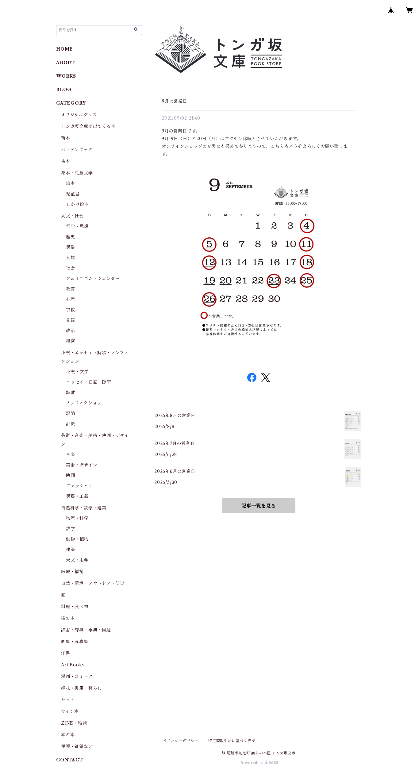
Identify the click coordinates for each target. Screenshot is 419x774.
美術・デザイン (82, 465)
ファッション (79, 486)
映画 (70, 475)
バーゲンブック (77, 149)
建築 (70, 549)
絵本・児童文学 (77, 173)
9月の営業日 (174, 101)
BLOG (63, 89)
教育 (70, 289)
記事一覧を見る (258, 506)
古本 (65, 161)
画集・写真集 (74, 641)
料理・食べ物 (74, 606)
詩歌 (70, 392)
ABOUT (65, 62)
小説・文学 (77, 371)
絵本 (70, 183)
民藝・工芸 (77, 496)
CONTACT (69, 760)
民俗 (70, 247)
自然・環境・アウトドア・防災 (93, 583)
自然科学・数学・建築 (83, 508)
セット (68, 700)
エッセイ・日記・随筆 (88, 382)
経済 (70, 341)
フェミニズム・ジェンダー (93, 278)
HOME (64, 49)
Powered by (252, 763)
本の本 (68, 735)
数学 (70, 528)
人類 (70, 257)
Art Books (72, 665)
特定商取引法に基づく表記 (232, 740)
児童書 (72, 194)
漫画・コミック (77, 676)
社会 (70, 268)
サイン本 (70, 711)
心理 (70, 299)
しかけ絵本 (77, 204)
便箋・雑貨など (77, 746)
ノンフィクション (84, 403)
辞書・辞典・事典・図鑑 (86, 630)
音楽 (70, 454)
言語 (70, 320)
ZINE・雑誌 (74, 723)
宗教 (70, 309)
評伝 (70, 424)
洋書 (65, 653)
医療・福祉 (72, 571)
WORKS (66, 76)
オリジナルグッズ (79, 114)
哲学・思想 (77, 226)
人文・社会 (72, 216)
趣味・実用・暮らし (81, 688)
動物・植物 (77, 539)
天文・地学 (77, 560)
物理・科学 (77, 518)
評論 (70, 413)
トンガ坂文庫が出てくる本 (88, 126)
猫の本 (68, 618)
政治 (70, 330)
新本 (65, 138)
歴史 (70, 236)
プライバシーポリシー (178, 740)
